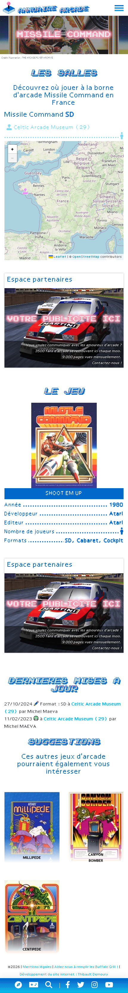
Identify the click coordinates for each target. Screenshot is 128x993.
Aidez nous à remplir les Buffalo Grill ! (86, 967)
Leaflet (60, 257)
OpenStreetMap (86, 257)
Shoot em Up (64, 493)
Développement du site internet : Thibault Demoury (64, 974)
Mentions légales (37, 967)
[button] (26, 190)
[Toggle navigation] (119, 8)
